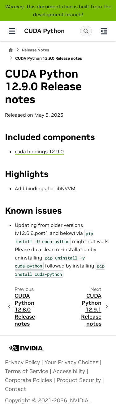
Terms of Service (26, 371)
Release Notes (35, 50)
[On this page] (104, 31)
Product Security (79, 380)
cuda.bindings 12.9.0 (39, 151)
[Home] (10, 50)
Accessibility (69, 371)
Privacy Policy (22, 362)
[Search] (86, 31)
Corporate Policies (28, 380)
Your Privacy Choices (71, 362)
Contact (15, 389)
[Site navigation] (12, 31)
